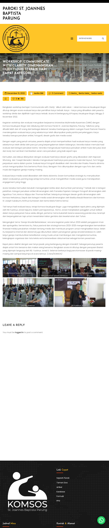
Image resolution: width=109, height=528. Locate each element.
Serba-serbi (96, 93)
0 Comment (57, 93)
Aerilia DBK (38, 93)
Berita (70, 62)
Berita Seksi (84, 93)
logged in (19, 332)
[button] (101, 520)
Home (61, 62)
